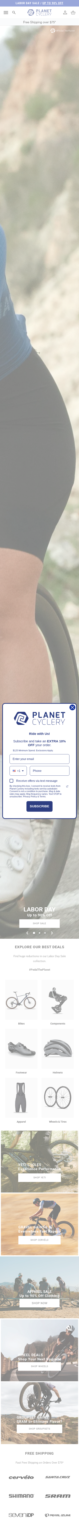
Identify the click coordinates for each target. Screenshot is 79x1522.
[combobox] (18, 771)
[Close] (72, 707)
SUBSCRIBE (39, 806)
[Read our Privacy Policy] (67, 786)
